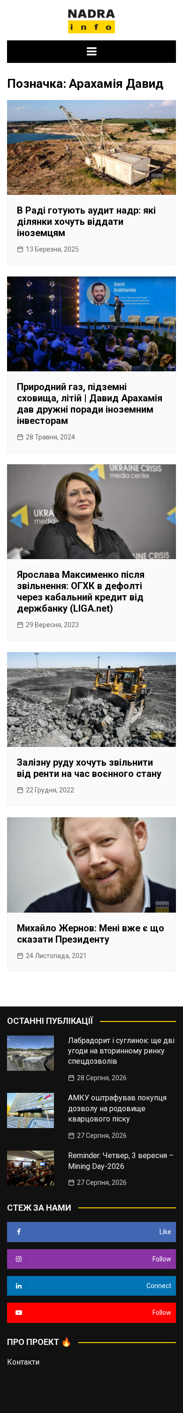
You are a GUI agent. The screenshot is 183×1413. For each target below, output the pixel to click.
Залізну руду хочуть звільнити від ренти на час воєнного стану (89, 768)
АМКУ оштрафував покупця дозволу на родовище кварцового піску (117, 1108)
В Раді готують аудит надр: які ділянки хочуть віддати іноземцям (86, 221)
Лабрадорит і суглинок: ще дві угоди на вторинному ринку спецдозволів (121, 1051)
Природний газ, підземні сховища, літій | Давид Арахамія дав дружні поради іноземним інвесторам (89, 403)
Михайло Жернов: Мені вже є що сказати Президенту (90, 933)
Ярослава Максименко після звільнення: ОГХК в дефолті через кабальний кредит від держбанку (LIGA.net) (81, 591)
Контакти (23, 1362)
